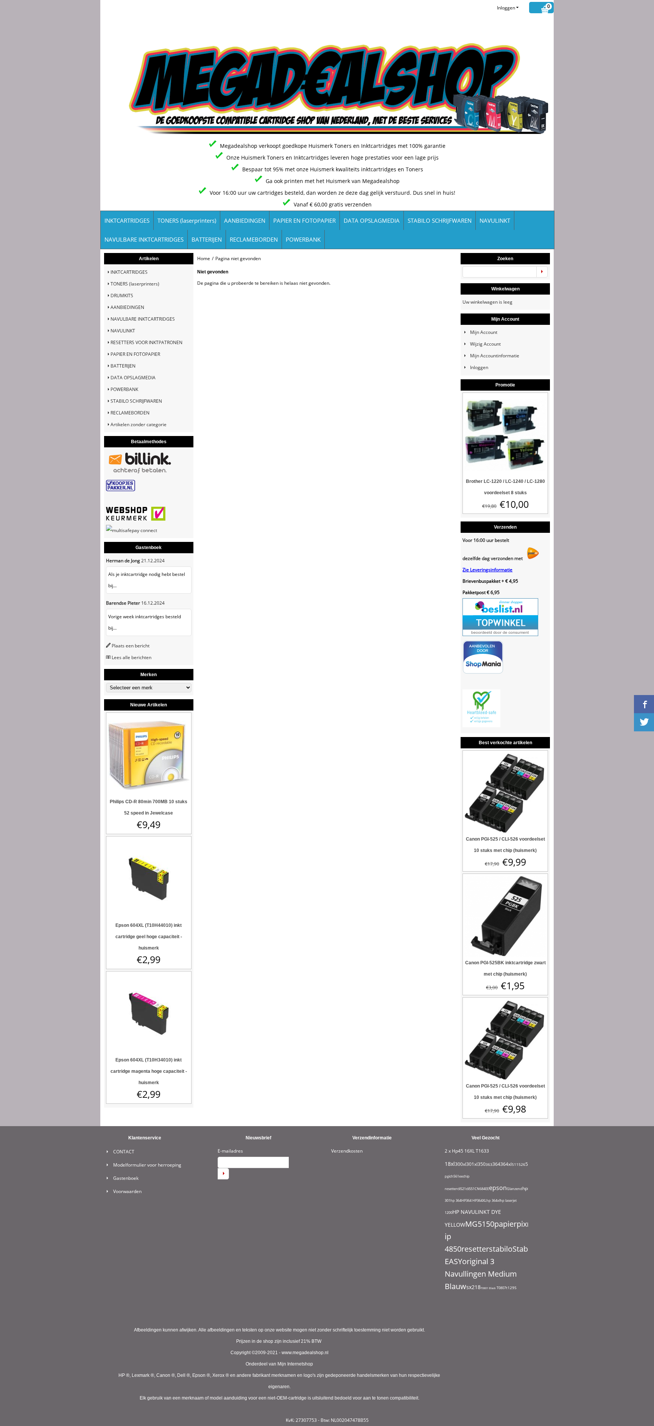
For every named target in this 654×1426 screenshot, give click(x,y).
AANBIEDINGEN (244, 220)
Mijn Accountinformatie (494, 355)
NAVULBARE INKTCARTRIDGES (144, 239)
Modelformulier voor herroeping (147, 1165)
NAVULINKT (495, 220)
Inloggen (506, 8)
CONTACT (123, 1151)
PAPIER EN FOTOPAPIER (304, 220)
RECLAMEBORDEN (254, 239)
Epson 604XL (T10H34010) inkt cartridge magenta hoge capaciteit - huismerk (149, 1071)
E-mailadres (230, 1151)
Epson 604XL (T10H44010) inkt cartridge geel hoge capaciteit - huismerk (148, 937)
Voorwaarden (127, 1191)
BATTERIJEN (207, 239)
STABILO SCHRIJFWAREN (440, 220)
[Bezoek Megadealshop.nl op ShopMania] (482, 672)
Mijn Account (483, 332)
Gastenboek (126, 1178)
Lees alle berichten (131, 657)
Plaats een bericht (130, 645)
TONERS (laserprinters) (186, 220)
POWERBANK (303, 239)
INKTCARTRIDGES (126, 220)
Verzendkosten (347, 1151)
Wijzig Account (485, 344)
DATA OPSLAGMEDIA (372, 220)
